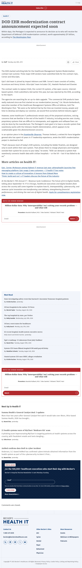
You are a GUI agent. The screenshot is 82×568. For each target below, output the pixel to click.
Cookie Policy (55, 562)
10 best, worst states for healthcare (17, 324)
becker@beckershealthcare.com (15, 537)
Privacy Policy (65, 486)
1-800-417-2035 (8, 533)
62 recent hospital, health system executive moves (23, 332)
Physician (39, 553)
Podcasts (63, 541)
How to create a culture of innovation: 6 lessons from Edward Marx (30, 173)
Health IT (6, 16)
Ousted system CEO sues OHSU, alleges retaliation (23, 357)
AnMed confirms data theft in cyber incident (21, 448)
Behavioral (40, 549)
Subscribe (39, 8)
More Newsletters (11, 494)
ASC (37, 533)
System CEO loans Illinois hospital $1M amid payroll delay (26, 348)
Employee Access (41, 564)
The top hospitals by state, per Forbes (18, 315)
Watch (72, 219)
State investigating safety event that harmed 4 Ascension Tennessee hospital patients (36, 299)
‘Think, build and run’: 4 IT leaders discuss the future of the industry (30, 176)
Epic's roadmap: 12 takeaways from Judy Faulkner (23, 340)
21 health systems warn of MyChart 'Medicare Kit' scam (26, 430)
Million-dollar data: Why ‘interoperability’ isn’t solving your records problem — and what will (41, 206)
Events (62, 533)
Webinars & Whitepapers (69, 537)
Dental (38, 541)
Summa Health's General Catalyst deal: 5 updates (23, 412)
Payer (38, 545)
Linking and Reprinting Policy (69, 562)
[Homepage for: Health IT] (10, 3)
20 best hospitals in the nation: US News (19, 307)
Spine (38, 537)
